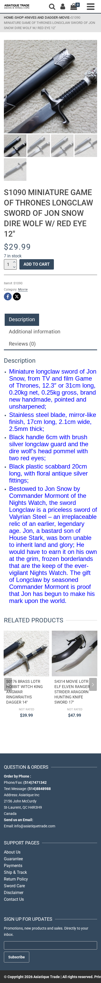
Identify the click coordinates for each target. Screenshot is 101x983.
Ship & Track (15, 872)
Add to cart (37, 264)
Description (22, 319)
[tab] (22, 320)
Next (93, 684)
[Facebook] (8, 296)
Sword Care (14, 885)
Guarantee (13, 858)
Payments (13, 865)
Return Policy (16, 879)
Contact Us (14, 899)
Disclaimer (13, 892)
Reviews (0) (22, 344)
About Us (12, 852)
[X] (17, 296)
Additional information (34, 331)
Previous (8, 684)
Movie (23, 289)
